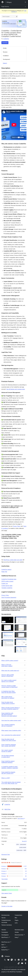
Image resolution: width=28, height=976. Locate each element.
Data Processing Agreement (8, 597)
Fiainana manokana (6, 925)
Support (5, 63)
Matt (3, 944)
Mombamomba (5, 915)
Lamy (16, 923)
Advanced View (5, 854)
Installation (6, 55)
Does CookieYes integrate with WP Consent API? (8, 772)
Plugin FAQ (4, 571)
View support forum (6, 893)
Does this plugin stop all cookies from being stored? (8, 739)
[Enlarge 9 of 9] (24, 648)
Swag (17, 937)
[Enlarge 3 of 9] (11, 634)
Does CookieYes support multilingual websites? (8, 761)
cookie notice (19, 850)
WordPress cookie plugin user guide (13, 560)
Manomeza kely (20, 935)
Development (6, 59)
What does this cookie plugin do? (10, 670)
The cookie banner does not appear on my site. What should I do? (11, 782)
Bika (16, 917)
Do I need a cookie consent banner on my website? (8, 680)
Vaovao (3, 917)
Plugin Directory (5, 6)
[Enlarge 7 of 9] (24, 634)
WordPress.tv (5, 937)
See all (25, 879)
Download (4, 42)
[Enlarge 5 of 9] (24, 618)
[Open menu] (25, 2)
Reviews (5, 52)
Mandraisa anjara (19, 929)
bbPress (4, 947)
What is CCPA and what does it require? (6, 665)
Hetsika (17, 932)
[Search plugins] (16, 16)
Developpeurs (5, 935)
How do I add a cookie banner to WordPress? (7, 675)
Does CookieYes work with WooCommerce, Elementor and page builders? (9, 714)
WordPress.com (6, 942)
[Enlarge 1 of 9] (11, 618)
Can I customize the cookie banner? (11, 735)
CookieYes (6, 38)
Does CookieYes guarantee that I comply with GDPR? (8, 745)
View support (21, 818)
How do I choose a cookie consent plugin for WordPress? (9, 686)
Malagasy (7, 956)
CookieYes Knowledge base (8, 579)
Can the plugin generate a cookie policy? (7, 756)
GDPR (25, 850)
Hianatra (3, 929)
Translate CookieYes (6, 587)
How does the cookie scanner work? (11, 720)
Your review (4, 879)
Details (5, 48)
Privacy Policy (16, 526)
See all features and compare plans (15, 389)
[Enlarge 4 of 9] (11, 641)
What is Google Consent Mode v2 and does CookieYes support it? (10, 708)
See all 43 (24, 841)
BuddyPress (5, 949)
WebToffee (7, 809)
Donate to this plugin (6, 906)
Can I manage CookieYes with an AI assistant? (8, 725)
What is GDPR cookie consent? (9, 660)
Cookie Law (4, 583)
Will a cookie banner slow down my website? (7, 697)
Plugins (16, 920)
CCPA (17, 844)
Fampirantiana (18, 915)
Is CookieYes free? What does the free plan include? (8, 692)
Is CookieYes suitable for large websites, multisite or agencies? (9, 767)
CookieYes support (6, 569)
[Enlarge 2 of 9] (11, 626)
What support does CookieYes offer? (11, 730)
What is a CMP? (5, 778)
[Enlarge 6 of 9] (24, 626)
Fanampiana (4, 932)
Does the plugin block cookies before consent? (8, 702)
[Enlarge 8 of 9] (24, 640)
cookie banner (23, 844)
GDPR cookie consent (7, 581)
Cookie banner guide (6, 585)
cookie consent (22, 847)
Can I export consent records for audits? (7, 750)
